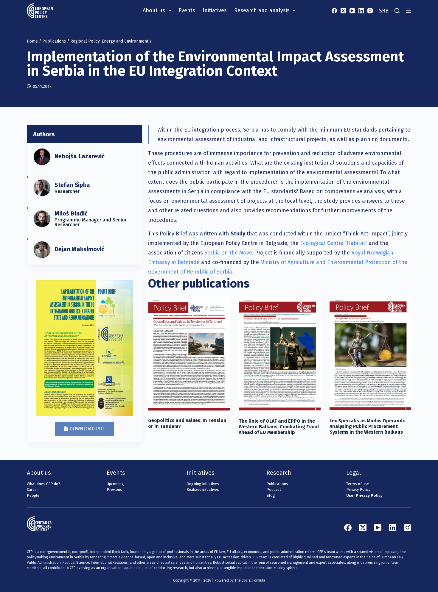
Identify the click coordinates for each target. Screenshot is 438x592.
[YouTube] (352, 10)
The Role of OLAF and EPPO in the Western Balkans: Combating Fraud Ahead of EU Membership (279, 426)
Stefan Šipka (72, 184)
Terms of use (357, 484)
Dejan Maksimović (79, 249)
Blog (270, 495)
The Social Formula (249, 580)
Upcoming (115, 484)
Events (186, 10)
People (33, 495)
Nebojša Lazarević (80, 156)
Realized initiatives (203, 489)
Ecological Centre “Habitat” (334, 243)
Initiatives (215, 10)
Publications (54, 41)
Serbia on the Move (228, 252)
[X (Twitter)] (343, 10)
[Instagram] (370, 10)
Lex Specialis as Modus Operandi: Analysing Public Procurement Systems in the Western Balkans (367, 426)
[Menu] (408, 10)
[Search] (397, 10)
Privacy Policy (358, 489)
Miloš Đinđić (71, 213)
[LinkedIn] (361, 10)
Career (32, 489)
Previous (114, 489)
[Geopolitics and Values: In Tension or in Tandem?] (189, 354)
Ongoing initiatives (203, 484)
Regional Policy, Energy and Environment (109, 41)
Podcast (273, 489)
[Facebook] (334, 10)
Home (32, 41)
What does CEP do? (43, 484)
